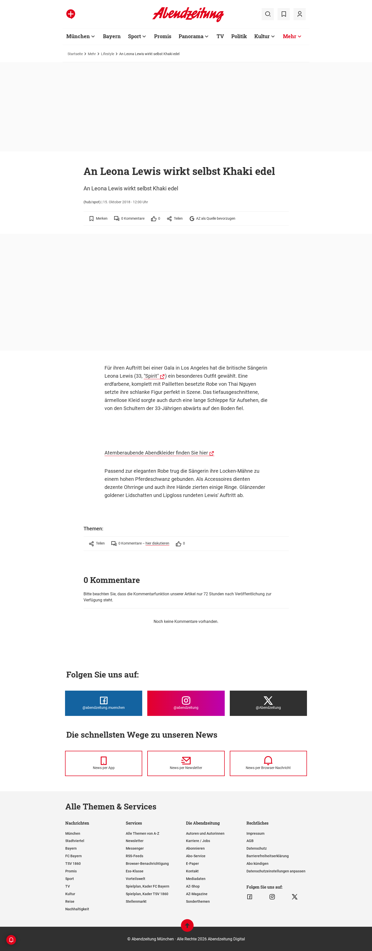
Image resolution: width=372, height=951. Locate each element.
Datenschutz (256, 848)
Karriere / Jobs (198, 841)
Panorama (191, 36)
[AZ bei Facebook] (249, 897)
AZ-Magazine (197, 894)
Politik (239, 36)
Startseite (75, 54)
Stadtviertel (74, 841)
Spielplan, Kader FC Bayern (147, 886)
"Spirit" (151, 376)
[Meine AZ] (300, 14)
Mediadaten (195, 879)
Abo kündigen (257, 864)
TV (220, 36)
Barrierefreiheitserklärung (267, 856)
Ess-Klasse (134, 871)
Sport (134, 36)
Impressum (255, 833)
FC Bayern (73, 856)
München (78, 36)
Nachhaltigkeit (77, 909)
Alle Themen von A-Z (142, 833)
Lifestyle (107, 54)
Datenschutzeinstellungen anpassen (275, 871)
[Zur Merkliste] (284, 14)
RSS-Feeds (134, 856)
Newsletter (134, 841)
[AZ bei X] (295, 897)
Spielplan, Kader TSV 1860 (147, 894)
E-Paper (192, 864)
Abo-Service (195, 856)
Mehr (289, 36)
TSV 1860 (73, 864)
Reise (69, 901)
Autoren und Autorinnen (205, 833)
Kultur (262, 36)
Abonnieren (195, 848)
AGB (250, 841)
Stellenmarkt (136, 901)
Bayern (112, 36)
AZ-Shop (193, 886)
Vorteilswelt (135, 879)
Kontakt (192, 871)
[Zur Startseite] (188, 21)
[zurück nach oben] (187, 927)
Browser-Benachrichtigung (147, 864)
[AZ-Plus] (70, 14)
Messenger (135, 848)
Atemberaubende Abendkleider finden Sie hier (156, 453)
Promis (162, 36)
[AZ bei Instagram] (272, 897)
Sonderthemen (198, 901)
